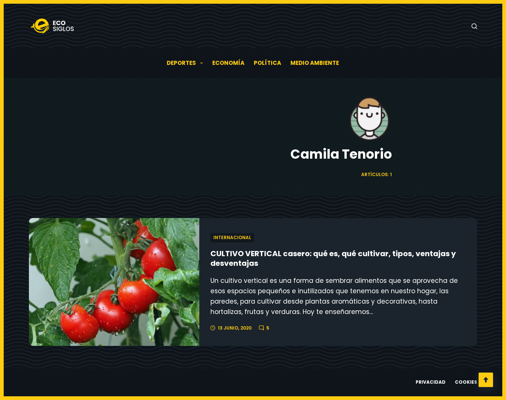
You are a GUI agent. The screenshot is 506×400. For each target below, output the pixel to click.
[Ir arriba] (486, 380)
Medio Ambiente (314, 63)
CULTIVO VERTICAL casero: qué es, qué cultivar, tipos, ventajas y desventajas (333, 258)
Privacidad (431, 382)
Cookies (466, 382)
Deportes (181, 63)
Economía (228, 63)
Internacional (232, 237)
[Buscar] (474, 26)
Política (267, 63)
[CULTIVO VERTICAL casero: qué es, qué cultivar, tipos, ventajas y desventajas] (114, 282)
